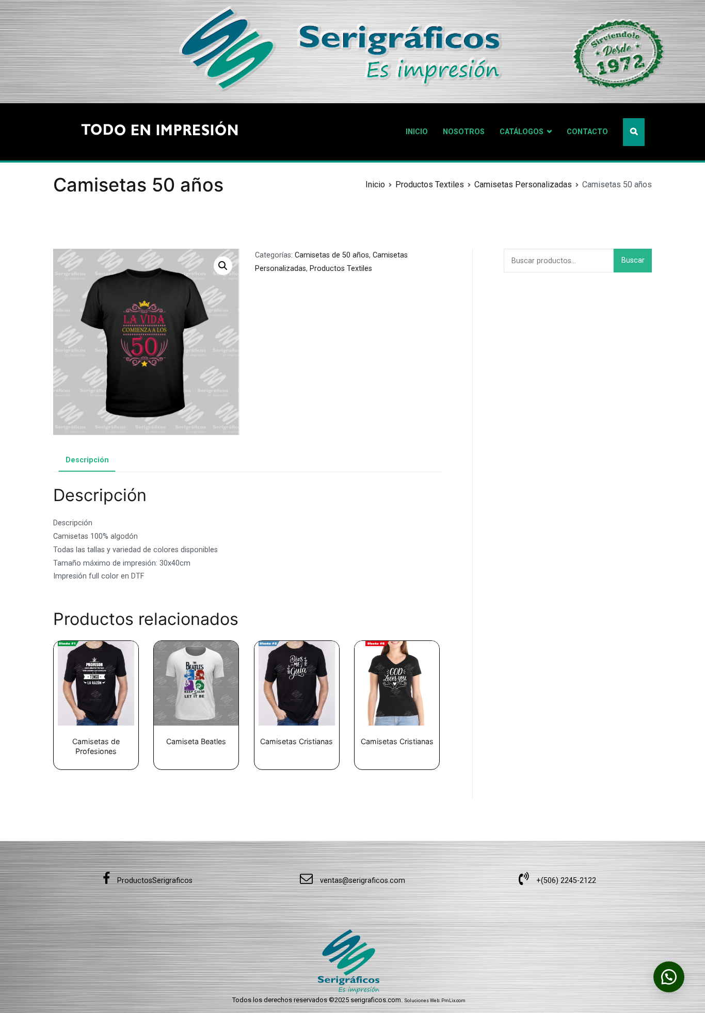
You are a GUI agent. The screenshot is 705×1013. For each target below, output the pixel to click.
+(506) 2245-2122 (565, 880)
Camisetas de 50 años (332, 255)
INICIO (417, 131)
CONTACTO (587, 131)
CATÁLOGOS (521, 131)
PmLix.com (453, 1000)
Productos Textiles (429, 184)
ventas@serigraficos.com (361, 880)
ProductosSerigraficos (154, 880)
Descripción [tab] (87, 460)
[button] (223, 265)
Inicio (375, 184)
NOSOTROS (464, 131)
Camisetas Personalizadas (523, 184)
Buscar (633, 260)
